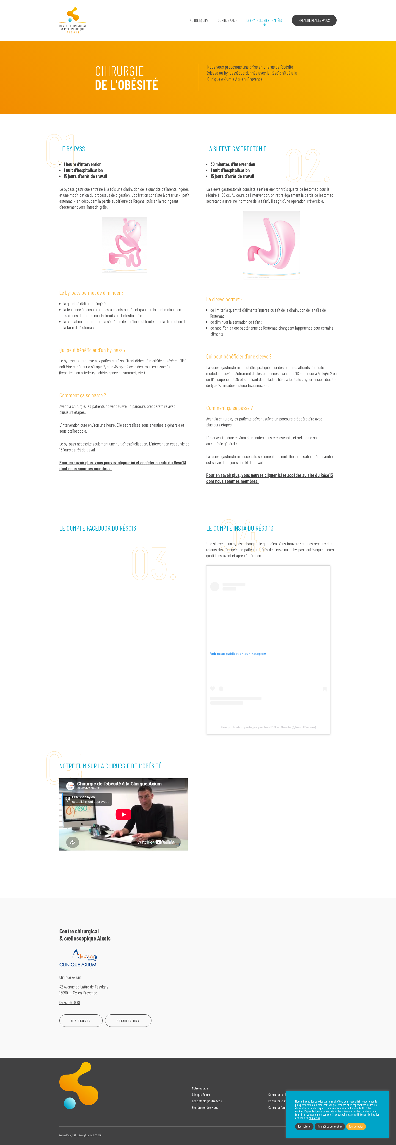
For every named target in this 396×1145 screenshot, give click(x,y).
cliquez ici (314, 1118)
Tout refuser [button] (304, 1126)
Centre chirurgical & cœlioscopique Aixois (72, 20)
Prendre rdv (128, 1020)
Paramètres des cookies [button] (329, 1126)
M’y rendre (81, 1020)
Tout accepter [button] (356, 1126)
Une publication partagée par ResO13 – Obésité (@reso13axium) (268, 727)
